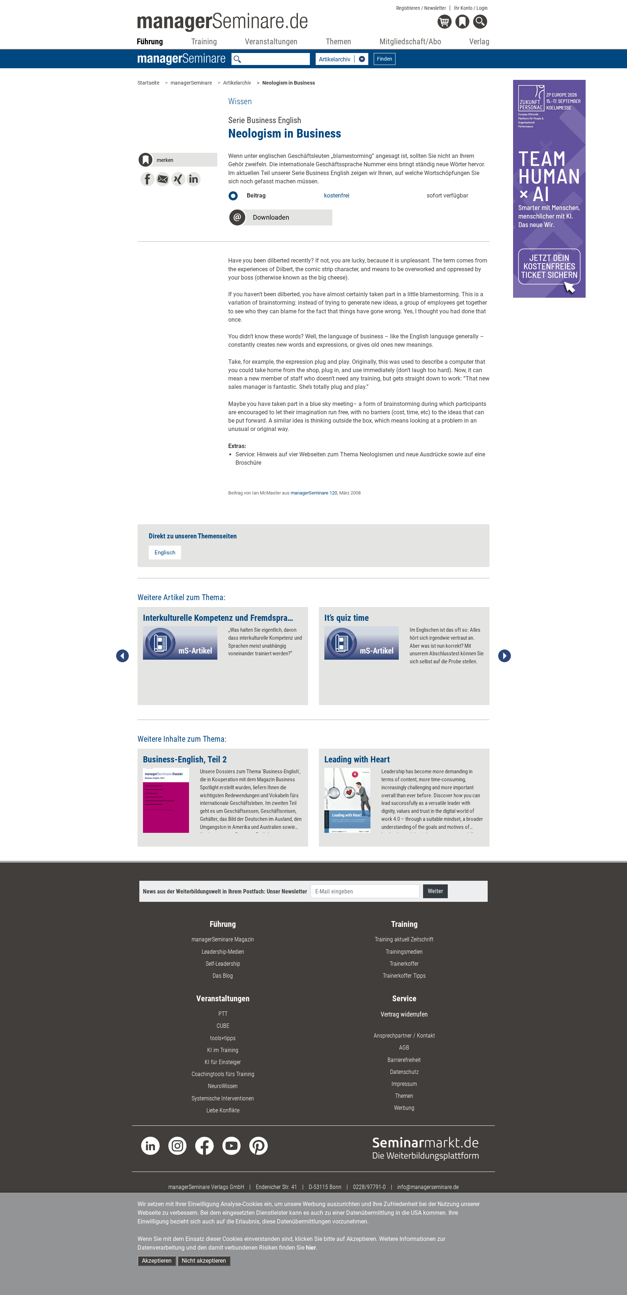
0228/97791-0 (369, 1187)
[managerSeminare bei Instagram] (177, 1145)
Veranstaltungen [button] (271, 41)
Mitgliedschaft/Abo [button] (410, 41)
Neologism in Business (288, 83)
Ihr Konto (471, 8)
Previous (123, 656)
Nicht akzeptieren (204, 1260)
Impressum (404, 1083)
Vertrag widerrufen (404, 1014)
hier (311, 1247)
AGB (404, 1047)
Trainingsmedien (404, 951)
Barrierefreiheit (404, 1059)
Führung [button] (150, 41)
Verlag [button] (479, 41)
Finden (384, 59)
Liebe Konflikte (222, 1110)
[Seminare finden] (426, 1148)
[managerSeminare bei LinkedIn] (150, 1145)
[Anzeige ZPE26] (549, 188)
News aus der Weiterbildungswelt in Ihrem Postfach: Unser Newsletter (225, 891)
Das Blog (223, 975)
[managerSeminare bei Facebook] (204, 1145)
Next (504, 656)
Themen (404, 1095)
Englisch (165, 552)
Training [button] (204, 41)
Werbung (404, 1107)
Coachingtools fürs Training (223, 1074)
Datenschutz (404, 1071)
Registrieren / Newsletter (421, 8)
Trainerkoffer (404, 963)
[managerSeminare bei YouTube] (232, 1145)
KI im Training (222, 1050)
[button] (177, 161)
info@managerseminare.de (428, 1187)
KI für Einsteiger (223, 1062)
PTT (223, 1013)
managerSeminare (191, 83)
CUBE (223, 1025)
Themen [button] (338, 41)
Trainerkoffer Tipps (404, 975)
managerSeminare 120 (314, 493)
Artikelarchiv (237, 83)
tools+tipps (222, 1038)
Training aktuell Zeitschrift (404, 939)
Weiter (435, 891)
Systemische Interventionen (223, 1098)
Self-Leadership (223, 963)
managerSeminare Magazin (223, 939)
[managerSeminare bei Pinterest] (258, 1145)
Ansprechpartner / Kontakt (404, 1035)
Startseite (148, 83)
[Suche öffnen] (481, 22)
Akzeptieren (157, 1260)
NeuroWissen (223, 1086)
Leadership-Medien (223, 951)
